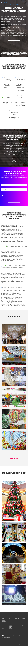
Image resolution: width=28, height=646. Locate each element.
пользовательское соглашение (13, 193)
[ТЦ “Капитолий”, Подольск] (14, 334)
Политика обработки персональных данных (12, 644)
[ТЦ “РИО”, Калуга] (14, 440)
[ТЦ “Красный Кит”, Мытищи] (14, 376)
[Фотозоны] (14, 574)
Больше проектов (14, 458)
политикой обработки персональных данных (14, 195)
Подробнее (14, 42)
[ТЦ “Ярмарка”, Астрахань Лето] (14, 419)
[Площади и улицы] (14, 595)
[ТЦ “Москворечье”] (14, 355)
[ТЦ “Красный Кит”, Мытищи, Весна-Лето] (14, 397)
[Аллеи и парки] (14, 553)
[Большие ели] (14, 501)
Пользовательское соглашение (9, 642)
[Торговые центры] (14, 532)
